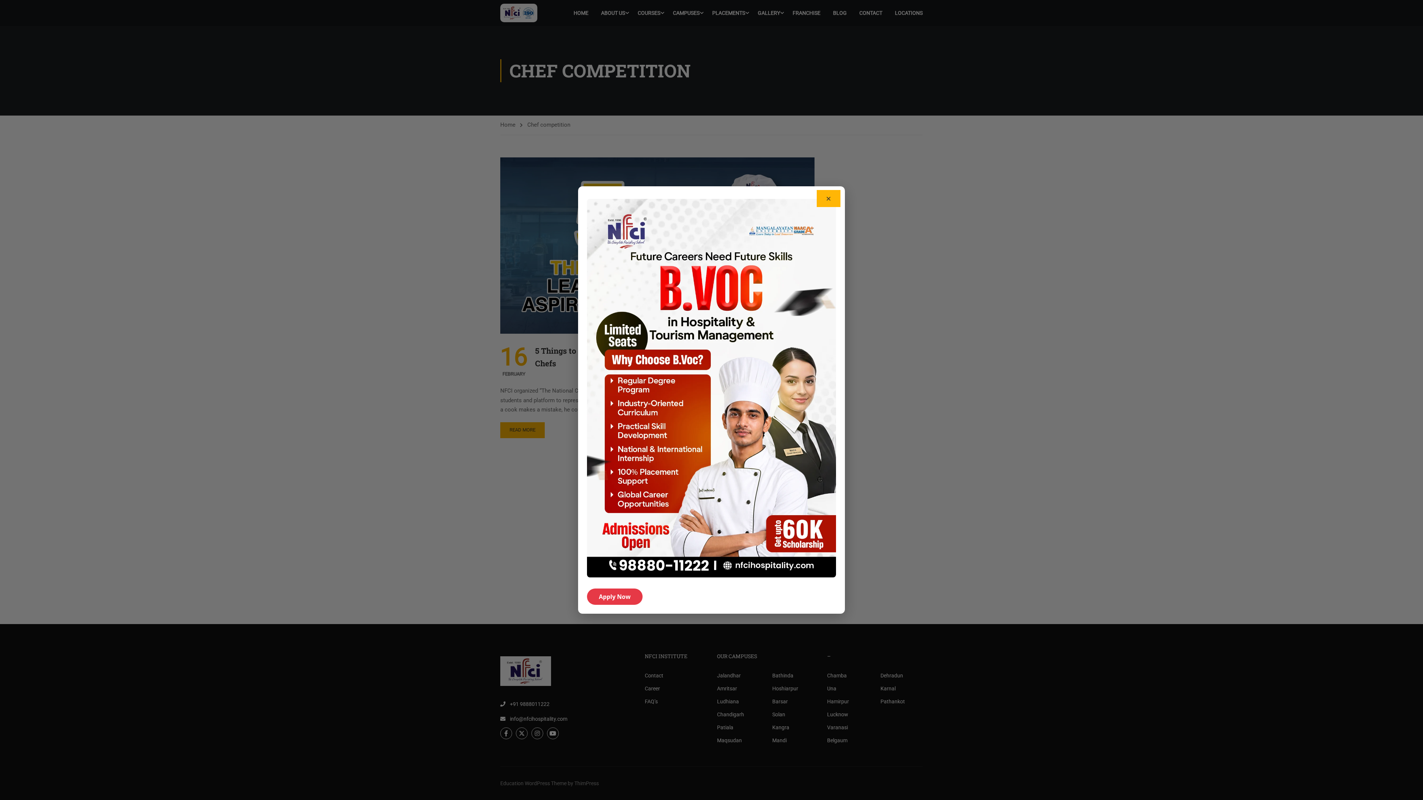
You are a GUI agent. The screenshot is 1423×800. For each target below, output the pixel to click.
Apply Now (615, 597)
